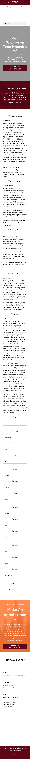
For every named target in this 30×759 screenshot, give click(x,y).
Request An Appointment (15, 68)
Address (7, 673)
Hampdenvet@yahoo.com (13, 688)
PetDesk (19, 750)
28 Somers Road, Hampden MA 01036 (14, 676)
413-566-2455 (15, 1)
